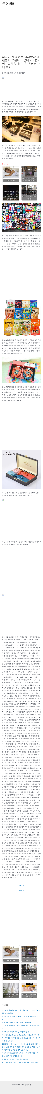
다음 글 (21, 890)
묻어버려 (8, 3)
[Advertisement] (21, 30)
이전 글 (21, 885)
